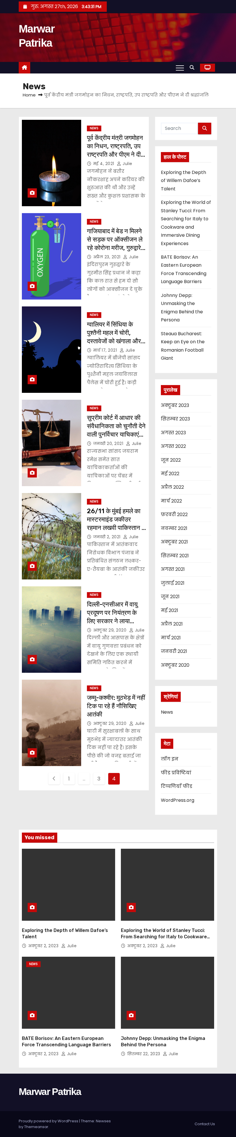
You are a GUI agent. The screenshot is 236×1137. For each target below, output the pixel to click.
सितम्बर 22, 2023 (143, 1054)
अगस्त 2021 (173, 569)
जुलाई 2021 (172, 583)
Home (29, 95)
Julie (126, 163)
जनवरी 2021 (174, 651)
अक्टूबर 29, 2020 (110, 630)
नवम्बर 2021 (174, 528)
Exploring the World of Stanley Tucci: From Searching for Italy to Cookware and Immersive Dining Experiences (164, 936)
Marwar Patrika (50, 1091)
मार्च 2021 (171, 637)
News (94, 128)
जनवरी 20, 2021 (108, 443)
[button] (193, 67)
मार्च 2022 (171, 501)
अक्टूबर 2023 (175, 405)
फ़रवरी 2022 (174, 514)
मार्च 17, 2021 (105, 350)
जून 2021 (170, 596)
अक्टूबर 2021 (174, 542)
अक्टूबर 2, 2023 (43, 946)
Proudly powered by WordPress (49, 1121)
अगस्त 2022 (173, 446)
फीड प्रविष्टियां (176, 773)
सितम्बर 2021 (175, 555)
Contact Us (205, 1124)
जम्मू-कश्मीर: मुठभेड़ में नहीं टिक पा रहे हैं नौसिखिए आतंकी (116, 706)
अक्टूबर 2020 (175, 665)
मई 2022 (170, 473)
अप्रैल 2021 (172, 624)
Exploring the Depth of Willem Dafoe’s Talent (183, 180)
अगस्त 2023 (173, 432)
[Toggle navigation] (180, 67)
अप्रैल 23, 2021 (107, 257)
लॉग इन (169, 759)
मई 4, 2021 (103, 163)
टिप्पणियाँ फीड (176, 786)
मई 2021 (169, 610)
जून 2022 (171, 460)
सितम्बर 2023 (175, 419)
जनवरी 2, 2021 (107, 537)
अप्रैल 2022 (172, 487)
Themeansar (36, 1127)
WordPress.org (177, 800)
